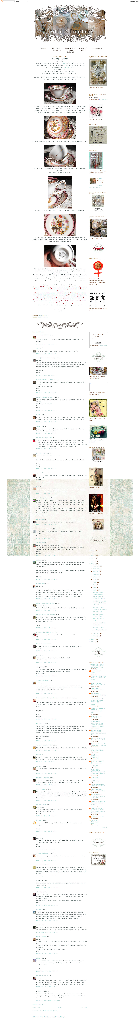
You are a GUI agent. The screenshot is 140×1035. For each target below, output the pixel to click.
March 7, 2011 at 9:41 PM (46, 538)
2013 (93, 558)
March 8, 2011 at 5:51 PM (46, 860)
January (96, 636)
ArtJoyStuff (95, 694)
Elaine (38, 560)
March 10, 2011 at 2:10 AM (46, 920)
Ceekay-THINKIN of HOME (44, 745)
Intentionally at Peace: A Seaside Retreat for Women (97, 725)
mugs (92, 823)
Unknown (38, 820)
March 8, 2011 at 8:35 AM (46, 761)
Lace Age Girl (96, 749)
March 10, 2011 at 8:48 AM (46, 954)
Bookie (38, 754)
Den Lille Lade (96, 730)
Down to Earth (96, 683)
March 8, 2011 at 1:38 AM (46, 639)
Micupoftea (40, 519)
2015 (93, 553)
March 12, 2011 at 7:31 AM (46, 971)
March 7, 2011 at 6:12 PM (46, 433)
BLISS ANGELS (95, 722)
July (94, 579)
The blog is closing (98, 684)
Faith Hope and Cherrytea (45, 603)
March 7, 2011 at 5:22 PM (46, 344)
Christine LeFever (42, 865)
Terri (100, 178)
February (96, 633)
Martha (63, 63)
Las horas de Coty (97, 690)
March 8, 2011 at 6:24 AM (46, 719)
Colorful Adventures (98, 801)
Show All (105, 827)
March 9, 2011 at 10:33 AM (46, 887)
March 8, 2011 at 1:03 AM (46, 610)
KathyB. (38, 909)
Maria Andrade (41, 936)
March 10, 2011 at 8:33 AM (46, 932)
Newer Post (36, 1007)
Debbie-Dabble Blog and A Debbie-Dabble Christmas (53, 698)
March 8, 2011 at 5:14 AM (46, 693)
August (95, 577)
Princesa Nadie (41, 805)
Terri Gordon (40, 789)
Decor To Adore (41, 644)
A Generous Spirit (97, 750)
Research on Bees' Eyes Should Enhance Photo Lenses (98, 811)
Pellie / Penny (41, 453)
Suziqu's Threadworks (98, 744)
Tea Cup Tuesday (43, 317)
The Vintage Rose (42, 498)
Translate (104, 99)
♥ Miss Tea (40, 583)
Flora (93, 672)
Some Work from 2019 (98, 740)
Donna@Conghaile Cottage (44, 379)
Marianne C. (40, 723)
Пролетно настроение (98, 785)
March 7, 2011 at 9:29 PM (46, 524)
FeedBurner (103, 345)
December (96, 566)
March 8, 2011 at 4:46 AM (46, 662)
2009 (93, 642)
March (95, 590)
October (96, 571)
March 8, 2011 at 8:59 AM (46, 773)
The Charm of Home (42, 335)
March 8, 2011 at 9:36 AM (46, 800)
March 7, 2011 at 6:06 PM (46, 422)
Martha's (59, 289)
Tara (37, 348)
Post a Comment (38, 1004)
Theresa (38, 925)
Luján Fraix (95, 688)
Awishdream (40, 542)
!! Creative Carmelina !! (95, 770)
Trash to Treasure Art (97, 761)
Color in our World (97, 808)
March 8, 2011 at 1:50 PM (46, 816)
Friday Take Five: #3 (98, 695)
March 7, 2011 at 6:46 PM (46, 468)
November (96, 569)
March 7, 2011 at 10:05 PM (46, 555)
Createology (95, 777)
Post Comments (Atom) (50, 1011)
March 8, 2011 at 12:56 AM (46, 599)
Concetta (39, 836)
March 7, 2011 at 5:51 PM (46, 375)
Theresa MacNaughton (43, 853)
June (94, 582)
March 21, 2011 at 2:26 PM (46, 987)
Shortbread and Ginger (44, 632)
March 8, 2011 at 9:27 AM (46, 785)
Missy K (93, 754)
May (94, 585)
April (95, 587)
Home (59, 1007)
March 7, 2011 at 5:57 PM (46, 392)
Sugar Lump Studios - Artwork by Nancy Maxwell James (98, 700)
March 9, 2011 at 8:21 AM (46, 876)
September (96, 574)
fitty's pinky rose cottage (45, 615)
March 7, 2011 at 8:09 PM (46, 515)
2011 (93, 564)
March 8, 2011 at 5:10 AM (46, 676)
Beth (37, 655)
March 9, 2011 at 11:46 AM (46, 905)
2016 (93, 550)
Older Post (83, 1007)
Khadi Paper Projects (98, 745)
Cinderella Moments (97, 664)
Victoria (39, 892)
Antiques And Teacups (43, 529)
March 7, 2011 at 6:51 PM (46, 482)
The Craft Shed (96, 795)
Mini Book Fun (97, 612)
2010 (93, 639)
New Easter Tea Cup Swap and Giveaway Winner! (99, 603)
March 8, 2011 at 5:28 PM (46, 849)
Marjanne (39, 766)
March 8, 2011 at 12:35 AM (46, 579)
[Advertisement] (70, 1024)
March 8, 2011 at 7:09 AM (46, 750)
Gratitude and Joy (42, 975)
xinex (38, 426)
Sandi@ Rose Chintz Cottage (45, 358)
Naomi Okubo (95, 718)
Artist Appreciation (99, 630)
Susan (38, 414)
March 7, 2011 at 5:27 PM (46, 353)
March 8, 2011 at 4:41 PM (46, 831)
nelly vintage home (97, 784)
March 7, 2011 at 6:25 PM (46, 449)
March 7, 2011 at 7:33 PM (46, 493)
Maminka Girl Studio (98, 738)
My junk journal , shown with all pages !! (98, 733)
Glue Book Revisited (98, 791)
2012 (93, 561)
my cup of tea (41, 473)
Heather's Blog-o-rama (44, 438)
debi (37, 486)
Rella (38, 958)
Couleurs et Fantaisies (95, 821)
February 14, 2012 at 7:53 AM (48, 1000)
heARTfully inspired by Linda (98, 709)
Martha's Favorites (43, 777)
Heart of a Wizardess (98, 676)
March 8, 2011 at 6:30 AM (46, 740)
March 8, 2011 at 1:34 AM (46, 628)
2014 (93, 556)
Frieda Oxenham (96, 671)
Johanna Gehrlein (42, 680)
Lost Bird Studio (97, 789)
